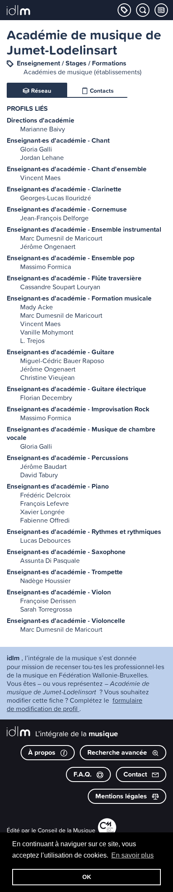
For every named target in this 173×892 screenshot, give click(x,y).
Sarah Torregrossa (46, 609)
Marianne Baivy (42, 128)
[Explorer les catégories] (124, 10)
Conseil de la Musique (66, 830)
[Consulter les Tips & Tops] (161, 10)
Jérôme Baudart (43, 466)
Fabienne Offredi (45, 520)
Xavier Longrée (42, 511)
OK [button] (86, 877)
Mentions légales (122, 796)
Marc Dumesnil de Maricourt (61, 238)
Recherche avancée (118, 752)
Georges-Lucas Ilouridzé (55, 197)
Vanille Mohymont (46, 332)
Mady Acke (36, 306)
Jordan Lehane (42, 157)
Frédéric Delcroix (45, 495)
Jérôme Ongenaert (48, 246)
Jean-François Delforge (54, 217)
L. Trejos (32, 340)
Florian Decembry (46, 397)
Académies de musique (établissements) (83, 71)
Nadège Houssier (45, 580)
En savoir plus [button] (132, 855)
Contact (136, 774)
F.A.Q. (83, 774)
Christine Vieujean (47, 377)
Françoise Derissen (48, 600)
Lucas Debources (45, 540)
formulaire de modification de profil (74, 704)
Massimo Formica (45, 266)
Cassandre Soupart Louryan (60, 286)
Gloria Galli (36, 149)
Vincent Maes (40, 177)
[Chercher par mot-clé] (142, 10)
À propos (42, 752)
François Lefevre (44, 503)
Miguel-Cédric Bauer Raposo (62, 360)
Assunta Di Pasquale (50, 560)
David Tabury (39, 474)
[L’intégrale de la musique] (18, 11)
